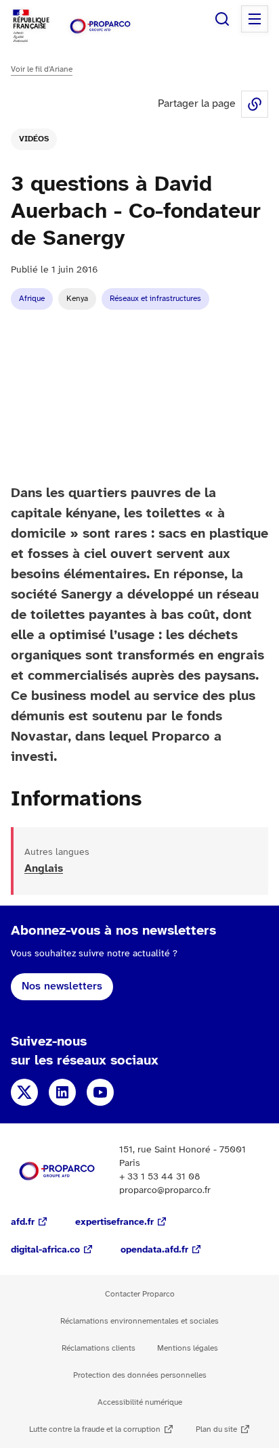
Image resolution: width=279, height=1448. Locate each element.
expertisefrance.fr (114, 1222)
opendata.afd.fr (154, 1250)
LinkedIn (62, 1092)
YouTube (100, 1092)
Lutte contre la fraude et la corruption (94, 1429)
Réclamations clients (98, 1348)
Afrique (32, 298)
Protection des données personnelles (140, 1375)
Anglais (43, 868)
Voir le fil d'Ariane (41, 69)
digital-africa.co (45, 1250)
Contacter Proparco (140, 1294)
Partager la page (254, 104)
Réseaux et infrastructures (155, 298)
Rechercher (222, 18)
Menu (254, 18)
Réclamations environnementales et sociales (139, 1321)
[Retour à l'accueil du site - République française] (100, 26)
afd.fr (23, 1222)
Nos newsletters (62, 986)
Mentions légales (187, 1348)
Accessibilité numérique (140, 1402)
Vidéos (34, 139)
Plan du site (216, 1429)
